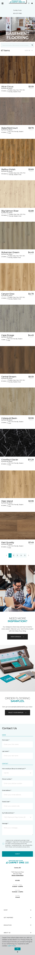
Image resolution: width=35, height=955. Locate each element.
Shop (5, 910)
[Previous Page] (6, 555)
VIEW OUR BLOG (16, 636)
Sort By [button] (27, 50)
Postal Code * (6, 801)
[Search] (32, 45)
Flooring (13, 20)
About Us (7, 932)
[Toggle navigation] (2, 3)
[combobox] (16, 45)
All (19, 20)
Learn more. (12, 946)
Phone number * (7, 779)
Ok (17, 949)
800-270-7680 (17, 13)
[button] (25, 3)
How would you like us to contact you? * (14, 768)
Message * (5, 823)
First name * (5, 740)
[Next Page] (28, 555)
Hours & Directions (17, 875)
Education (8, 925)
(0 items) (32, 3)
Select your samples (15, 712)
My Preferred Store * (8, 813)
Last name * (5, 751)
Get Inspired (8, 917)
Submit (17, 854)
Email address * (6, 790)
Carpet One (4, 20)
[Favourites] (28, 3)
